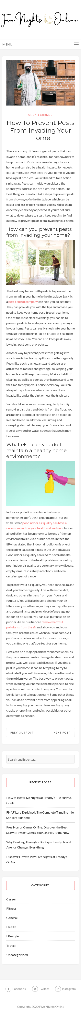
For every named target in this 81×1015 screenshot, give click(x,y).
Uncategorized (40, 114)
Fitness (11, 908)
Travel (11, 945)
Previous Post (22, 732)
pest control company (23, 301)
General (12, 917)
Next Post (62, 732)
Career (11, 899)
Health (11, 927)
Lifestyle (12, 936)
